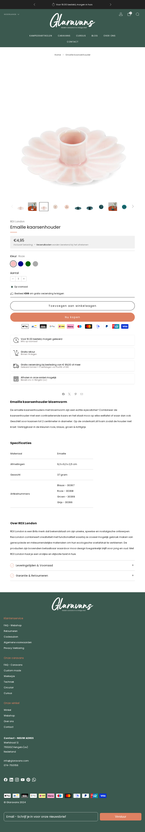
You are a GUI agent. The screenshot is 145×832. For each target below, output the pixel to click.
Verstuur (120, 816)
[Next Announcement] (110, 4)
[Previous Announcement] (34, 4)
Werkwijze (9, 676)
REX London (17, 221)
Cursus (81, 35)
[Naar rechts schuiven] (133, 206)
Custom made (12, 670)
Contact (72, 41)
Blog (95, 35)
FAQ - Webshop (13, 625)
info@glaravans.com (16, 760)
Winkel (7, 710)
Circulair (9, 687)
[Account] (121, 14)
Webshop (9, 715)
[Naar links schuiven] (12, 206)
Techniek (9, 681)
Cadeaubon (11, 636)
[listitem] (72, 4)
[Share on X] (69, 394)
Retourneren (11, 631)
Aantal (14, 273)
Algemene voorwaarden (18, 642)
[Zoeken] (137, 14)
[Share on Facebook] (63, 394)
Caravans (64, 35)
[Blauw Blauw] (20, 263)
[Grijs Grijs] (35, 263)
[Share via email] (82, 394)
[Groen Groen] (28, 263)
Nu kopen (72, 317)
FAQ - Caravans (13, 664)
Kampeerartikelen (40, 35)
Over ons (109, 35)
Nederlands (10, 14)
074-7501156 (11, 765)
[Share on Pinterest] (76, 394)
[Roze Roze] (13, 263)
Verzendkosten (44, 244)
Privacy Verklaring (14, 648)
